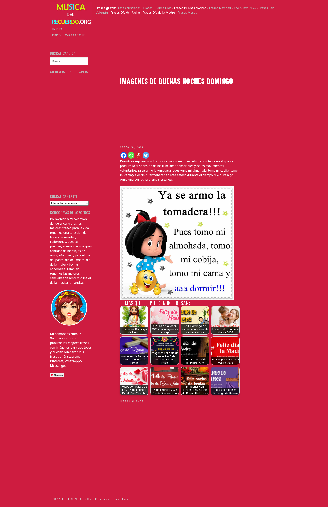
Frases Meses (187, 12)
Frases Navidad (220, 8)
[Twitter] (146, 155)
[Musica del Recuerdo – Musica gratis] (71, 24)
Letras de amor (132, 401)
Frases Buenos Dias (157, 8)
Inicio (57, 29)
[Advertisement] (187, 45)
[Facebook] (123, 155)
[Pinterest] (138, 155)
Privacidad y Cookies (69, 35)
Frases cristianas (129, 8)
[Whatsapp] (131, 155)
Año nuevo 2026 (244, 8)
